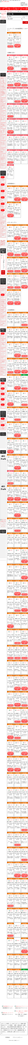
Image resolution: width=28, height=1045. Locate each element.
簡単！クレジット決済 (3, 186)
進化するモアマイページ (3, 296)
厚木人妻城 (3, 384)
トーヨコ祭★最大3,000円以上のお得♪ (3, 87)
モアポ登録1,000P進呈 (3, 420)
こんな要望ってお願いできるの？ (3, 131)
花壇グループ (3, 349)
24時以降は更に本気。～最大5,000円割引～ (3, 107)
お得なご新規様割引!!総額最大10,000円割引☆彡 (3, 94)
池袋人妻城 (3, 395)
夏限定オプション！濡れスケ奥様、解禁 (3, 80)
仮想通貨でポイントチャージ (3, 318)
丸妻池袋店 (3, 406)
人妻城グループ (3, 340)
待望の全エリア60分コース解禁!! (3, 150)
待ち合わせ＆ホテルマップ (3, 192)
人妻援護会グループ (3, 362)
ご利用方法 (3, 236)
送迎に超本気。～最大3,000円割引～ (3, 101)
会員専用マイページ (3, 290)
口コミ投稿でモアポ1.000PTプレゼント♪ (3, 143)
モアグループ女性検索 (3, 323)
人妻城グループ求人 (3, 344)
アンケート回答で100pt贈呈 (3, 427)
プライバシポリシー (18, 1037)
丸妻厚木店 (3, 400)
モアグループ (3, 286)
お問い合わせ (3, 232)
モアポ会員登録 (3, 309)
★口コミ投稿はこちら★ (3, 205)
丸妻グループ (3, 358)
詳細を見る (3, 272)
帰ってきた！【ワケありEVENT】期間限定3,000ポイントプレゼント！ (3, 158)
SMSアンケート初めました (3, 113)
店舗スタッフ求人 (3, 306)
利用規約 (7, 1037)
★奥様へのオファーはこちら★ (3, 212)
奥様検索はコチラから (3, 218)
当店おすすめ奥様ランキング (3, 179)
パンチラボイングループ (3, 353)
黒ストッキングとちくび (3, 335)
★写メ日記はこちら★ (3, 199)
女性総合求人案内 (3, 302)
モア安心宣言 (3, 313)
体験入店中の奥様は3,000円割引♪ (3, 125)
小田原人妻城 (3, 390)
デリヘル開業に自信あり (3, 367)
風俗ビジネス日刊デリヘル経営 (3, 373)
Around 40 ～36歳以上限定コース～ (3, 119)
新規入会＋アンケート (3, 165)
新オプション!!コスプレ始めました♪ (3, 137)
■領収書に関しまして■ (3, 223)
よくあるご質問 (3, 228)
